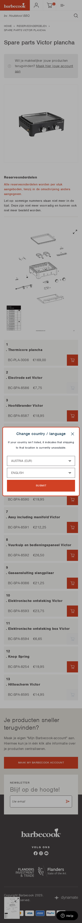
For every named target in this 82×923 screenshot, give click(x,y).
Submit (41, 485)
